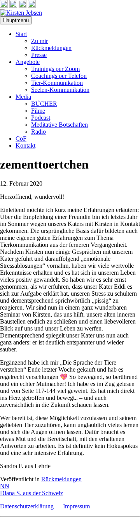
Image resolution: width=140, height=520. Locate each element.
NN (4, 486)
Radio (38, 131)
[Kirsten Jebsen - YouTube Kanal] (22, 5)
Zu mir (39, 41)
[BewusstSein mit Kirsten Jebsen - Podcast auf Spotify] (32, 5)
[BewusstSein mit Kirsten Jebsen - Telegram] (13, 5)
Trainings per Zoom (55, 68)
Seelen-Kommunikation (60, 89)
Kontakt (25, 145)
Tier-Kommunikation (57, 82)
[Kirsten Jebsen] (21, 12)
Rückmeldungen (51, 48)
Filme (38, 110)
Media (23, 96)
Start (21, 34)
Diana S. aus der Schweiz (31, 493)
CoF (21, 138)
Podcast (40, 117)
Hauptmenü (16, 20)
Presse (39, 55)
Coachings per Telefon (59, 75)
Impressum (76, 506)
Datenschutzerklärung (31, 506)
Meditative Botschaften (59, 124)
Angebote (28, 62)
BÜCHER (44, 103)
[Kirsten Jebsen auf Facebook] (4, 5)
